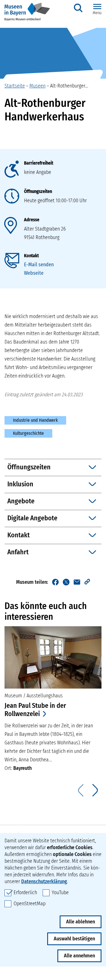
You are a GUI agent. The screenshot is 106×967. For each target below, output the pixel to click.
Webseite (34, 273)
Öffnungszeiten (38, 191)
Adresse (31, 219)
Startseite (15, 86)
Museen (37, 86)
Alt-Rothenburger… (69, 86)
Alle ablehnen (80, 922)
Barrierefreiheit (38, 163)
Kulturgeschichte (28, 433)
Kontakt (31, 255)
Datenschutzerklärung (44, 881)
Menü (97, 12)
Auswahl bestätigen (74, 939)
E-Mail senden (39, 264)
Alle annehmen (79, 956)
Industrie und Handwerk (35, 420)
